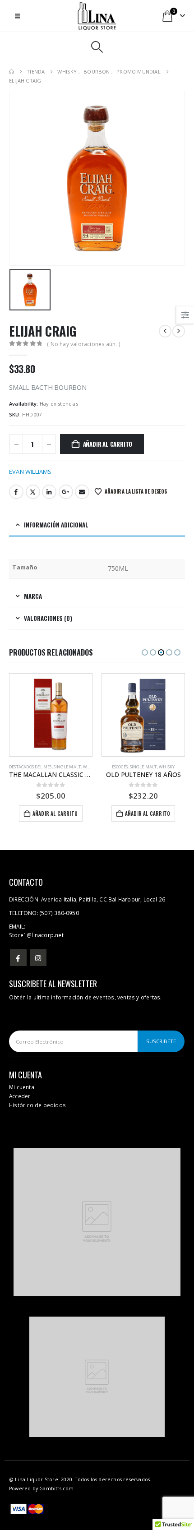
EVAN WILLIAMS (30, 471)
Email (82, 492)
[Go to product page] (50, 715)
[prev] (165, 331)
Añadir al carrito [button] (55, 813)
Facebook (16, 492)
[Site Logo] (97, 16)
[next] (178, 331)
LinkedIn (49, 492)
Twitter (33, 492)
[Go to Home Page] (11, 71)
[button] (17, 15)
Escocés (27, 767)
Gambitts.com (56, 1488)
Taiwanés (149, 767)
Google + (66, 492)
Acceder (19, 1096)
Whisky (74, 767)
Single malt (51, 767)
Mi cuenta (21, 1087)
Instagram (38, 957)
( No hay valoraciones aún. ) (83, 344)
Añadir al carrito (108, 443)
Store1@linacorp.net (36, 934)
